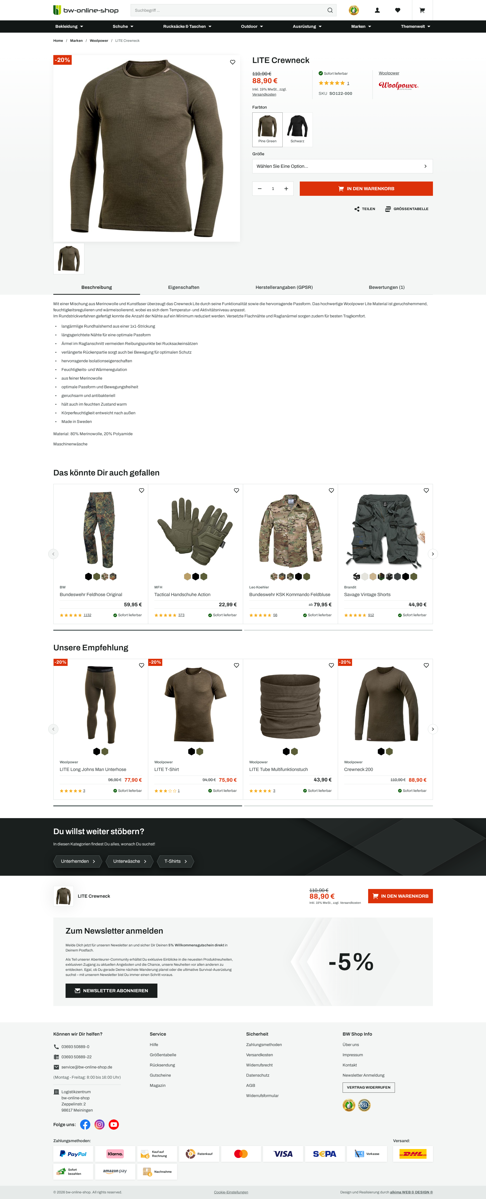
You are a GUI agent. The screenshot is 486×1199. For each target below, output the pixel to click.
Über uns (351, 1044)
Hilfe (154, 1044)
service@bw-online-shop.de (86, 1067)
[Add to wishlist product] (141, 490)
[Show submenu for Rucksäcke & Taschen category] (210, 26)
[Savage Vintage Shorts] (385, 530)
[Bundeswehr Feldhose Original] (101, 530)
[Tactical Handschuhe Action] (195, 530)
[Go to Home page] (88, 10)
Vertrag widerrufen (369, 1087)
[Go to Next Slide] (433, 554)
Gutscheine (160, 1075)
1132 (87, 615)
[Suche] (330, 10)
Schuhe (120, 26)
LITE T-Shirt (166, 769)
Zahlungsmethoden (264, 1044)
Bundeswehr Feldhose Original (91, 594)
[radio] (267, 129)
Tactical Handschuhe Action (182, 594)
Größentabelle (411, 209)
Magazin (158, 1085)
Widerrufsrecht (259, 1065)
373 (181, 615)
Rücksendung (162, 1065)
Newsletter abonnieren (115, 990)
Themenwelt (413, 26)
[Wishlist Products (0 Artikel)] (398, 10)
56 (275, 615)
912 (371, 615)
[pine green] (146, 148)
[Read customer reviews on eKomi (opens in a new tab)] (354, 10)
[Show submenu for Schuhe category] (132, 26)
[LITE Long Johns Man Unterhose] (101, 704)
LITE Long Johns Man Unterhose (93, 769)
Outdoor (249, 26)
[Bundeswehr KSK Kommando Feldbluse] (290, 530)
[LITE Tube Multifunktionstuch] (290, 704)
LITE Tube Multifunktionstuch (278, 769)
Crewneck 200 (358, 769)
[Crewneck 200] (385, 704)
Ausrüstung (304, 26)
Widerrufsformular (262, 1095)
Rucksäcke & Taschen (184, 26)
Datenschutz (257, 1075)
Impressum (353, 1055)
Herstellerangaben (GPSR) (284, 287)
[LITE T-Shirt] (195, 704)
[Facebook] (85, 1124)
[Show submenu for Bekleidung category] (82, 26)
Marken (358, 26)
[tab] (147, 630)
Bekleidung (66, 26)
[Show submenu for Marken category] (370, 26)
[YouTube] (114, 1124)
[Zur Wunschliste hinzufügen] (232, 62)
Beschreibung (96, 287)
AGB (250, 1085)
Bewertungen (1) (387, 287)
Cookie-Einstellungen (231, 1192)
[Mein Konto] (377, 10)
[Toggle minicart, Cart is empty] (422, 10)
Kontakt (350, 1065)
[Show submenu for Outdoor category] (261, 26)
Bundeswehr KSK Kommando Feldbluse (289, 594)
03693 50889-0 (75, 1047)
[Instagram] (99, 1124)
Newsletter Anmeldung (363, 1075)
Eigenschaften (184, 287)
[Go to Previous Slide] (53, 554)
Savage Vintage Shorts (367, 594)
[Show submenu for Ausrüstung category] (320, 26)
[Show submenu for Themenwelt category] (429, 26)
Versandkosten (264, 94)
